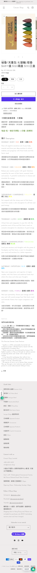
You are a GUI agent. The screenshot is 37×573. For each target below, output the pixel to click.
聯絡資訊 (25, 569)
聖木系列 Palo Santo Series (12, 410)
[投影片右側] (23, 57)
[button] (4, 8)
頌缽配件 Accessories (10, 422)
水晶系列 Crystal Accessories (12, 431)
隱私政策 (33, 566)
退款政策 (6, 443)
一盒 (4, 79)
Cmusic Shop (9, 566)
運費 (8, 72)
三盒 (20, 79)
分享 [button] (4, 371)
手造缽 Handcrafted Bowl (11, 402)
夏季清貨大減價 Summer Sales (13, 389)
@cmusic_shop (15, 495)
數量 (2, 83)
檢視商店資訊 (7, 113)
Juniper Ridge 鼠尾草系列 (11, 414)
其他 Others (7, 435)
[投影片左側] (14, 57)
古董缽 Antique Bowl (10, 397)
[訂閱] (28, 527)
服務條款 (6, 439)
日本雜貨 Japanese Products (12, 427)
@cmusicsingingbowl (16, 499)
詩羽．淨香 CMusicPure (11, 406)
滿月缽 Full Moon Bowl (11, 393)
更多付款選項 (18, 103)
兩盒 (12, 79)
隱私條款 (6, 447)
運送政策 (19, 569)
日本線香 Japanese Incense (11, 418)
